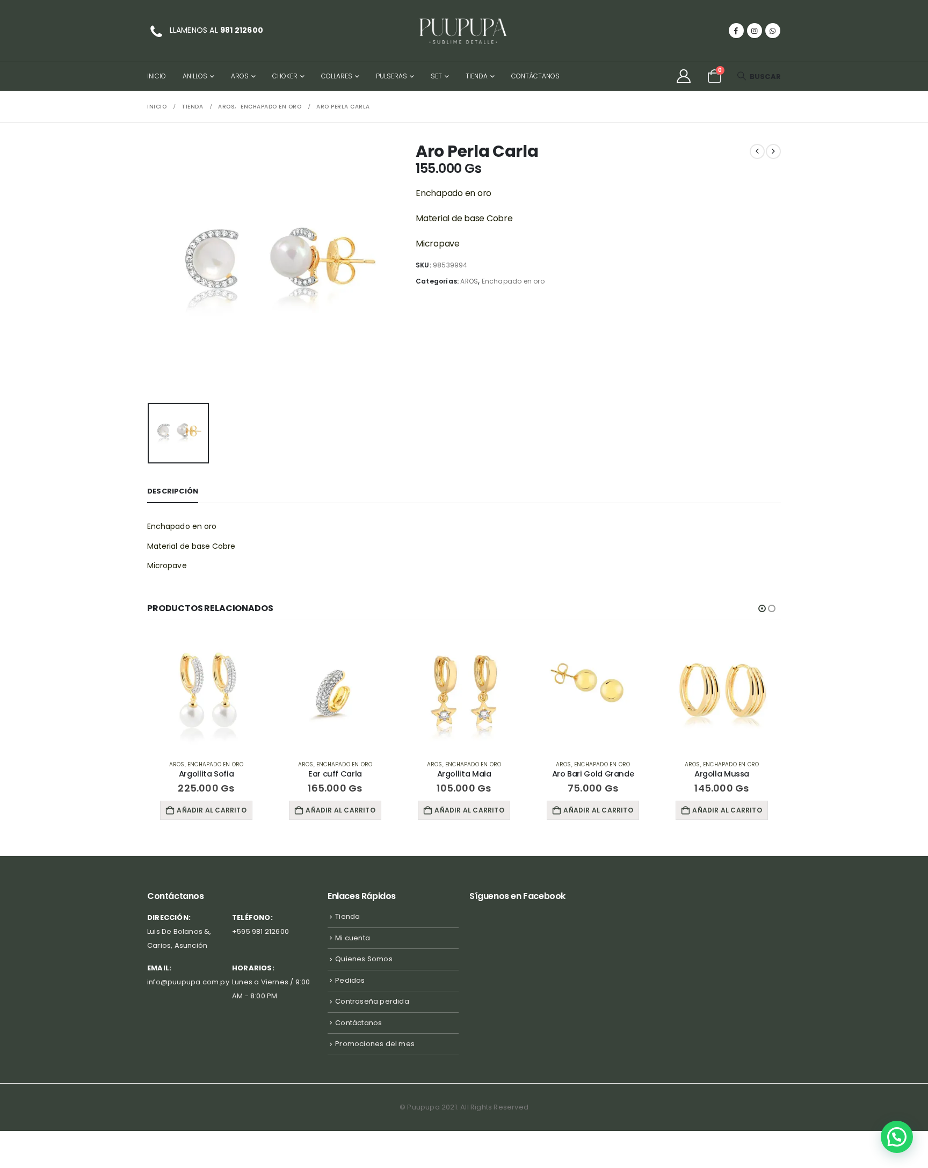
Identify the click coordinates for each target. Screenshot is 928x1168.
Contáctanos (535, 76)
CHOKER (285, 76)
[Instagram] (754, 30)
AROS (240, 76)
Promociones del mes (375, 1044)
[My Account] (683, 76)
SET (436, 76)
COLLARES (336, 76)
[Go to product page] (206, 692)
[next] (773, 151)
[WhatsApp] (772, 30)
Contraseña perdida (372, 1001)
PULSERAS (391, 76)
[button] (759, 76)
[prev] (757, 151)
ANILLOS (195, 76)
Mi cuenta (352, 938)
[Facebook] (736, 30)
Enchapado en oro (513, 281)
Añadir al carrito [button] (211, 810)
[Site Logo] (464, 30)
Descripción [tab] (172, 491)
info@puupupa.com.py (188, 982)
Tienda (477, 76)
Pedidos (350, 980)
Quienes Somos (364, 959)
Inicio (156, 76)
